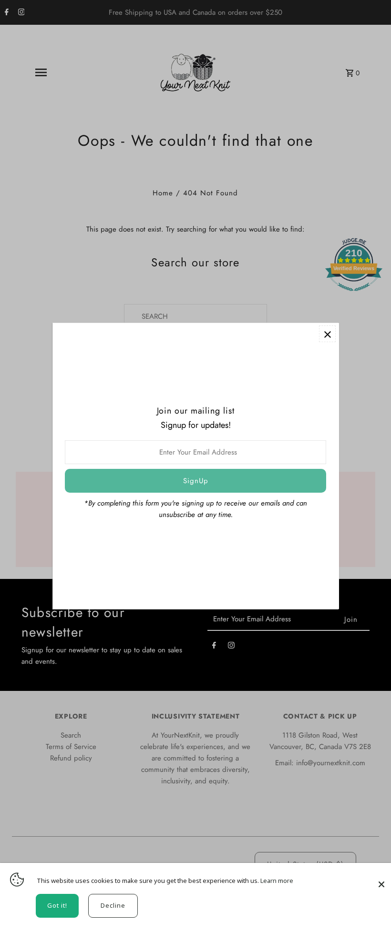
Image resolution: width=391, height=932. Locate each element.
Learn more (276, 880)
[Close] (381, 879)
